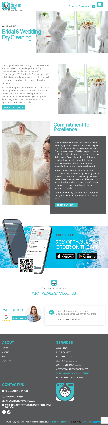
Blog (4, 356)
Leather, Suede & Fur (67, 361)
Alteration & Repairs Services (72, 369)
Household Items (65, 356)
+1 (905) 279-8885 (15, 397)
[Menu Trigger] (100, 4)
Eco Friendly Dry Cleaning (70, 377)
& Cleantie (86, 421)
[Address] (93, 6)
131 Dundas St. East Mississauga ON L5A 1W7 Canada (28, 406)
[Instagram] (9, 412)
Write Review (18, 318)
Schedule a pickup (12, 107)
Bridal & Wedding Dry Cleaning (72, 373)
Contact (7, 361)
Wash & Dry (62, 348)
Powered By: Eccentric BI (59, 421)
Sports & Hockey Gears (68, 365)
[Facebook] (4, 412)
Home (5, 348)
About (5, 352)
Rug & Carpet (63, 352)
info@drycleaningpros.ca (20, 401)
